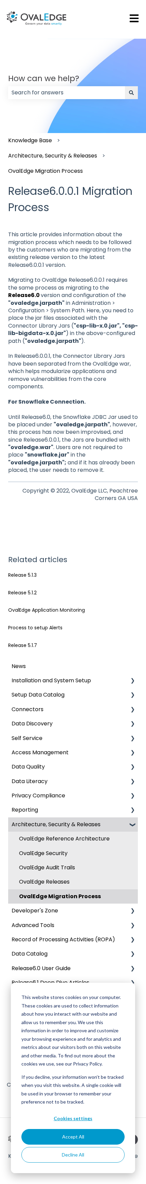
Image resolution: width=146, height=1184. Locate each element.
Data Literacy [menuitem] (30, 781)
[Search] (131, 92)
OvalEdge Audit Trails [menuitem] (47, 867)
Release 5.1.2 (22, 592)
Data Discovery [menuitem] (32, 723)
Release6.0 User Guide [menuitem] (41, 968)
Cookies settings (73, 1118)
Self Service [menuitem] (27, 738)
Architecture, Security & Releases (52, 156)
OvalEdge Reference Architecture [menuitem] (64, 839)
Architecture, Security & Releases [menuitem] (56, 824)
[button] (132, 681)
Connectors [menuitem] (27, 709)
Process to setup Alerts (35, 627)
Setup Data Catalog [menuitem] (38, 695)
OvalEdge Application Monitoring (46, 610)
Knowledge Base (30, 140)
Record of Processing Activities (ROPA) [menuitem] (63, 939)
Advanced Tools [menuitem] (33, 925)
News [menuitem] (19, 666)
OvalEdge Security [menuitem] (43, 853)
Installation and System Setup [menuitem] (51, 680)
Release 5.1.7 (22, 645)
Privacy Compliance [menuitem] (38, 795)
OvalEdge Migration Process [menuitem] (60, 896)
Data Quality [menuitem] (28, 767)
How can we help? (43, 78)
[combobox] (66, 92)
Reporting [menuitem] (25, 810)
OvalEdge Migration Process (45, 171)
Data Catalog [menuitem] (30, 954)
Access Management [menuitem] (40, 752)
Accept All (73, 1137)
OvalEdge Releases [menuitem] (44, 882)
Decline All (73, 1155)
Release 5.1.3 (22, 575)
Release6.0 (24, 295)
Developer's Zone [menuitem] (35, 910)
